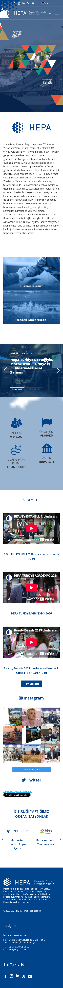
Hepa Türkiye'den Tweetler (17, 791)
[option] (17, 839)
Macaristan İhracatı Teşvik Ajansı (17, 844)
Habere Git (17, 389)
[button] (2, 839)
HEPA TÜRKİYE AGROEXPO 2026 (31, 613)
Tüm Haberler (34, 389)
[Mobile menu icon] (57, 13)
